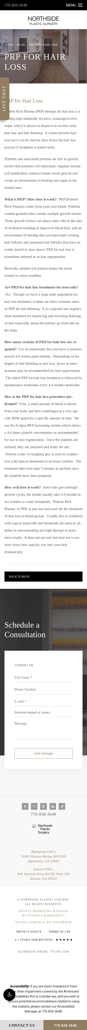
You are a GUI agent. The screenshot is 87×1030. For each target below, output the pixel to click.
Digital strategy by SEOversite (43, 922)
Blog (21, 44)
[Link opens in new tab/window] (25, 806)
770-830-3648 (15, 5)
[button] (9, 995)
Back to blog (19, 576)
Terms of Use (59, 931)
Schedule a (25, 629)
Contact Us (22, 1025)
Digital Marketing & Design (43, 913)
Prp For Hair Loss (43, 44)
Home (8, 44)
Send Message (43, 753)
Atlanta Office (43, 873)
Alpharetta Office (43, 856)
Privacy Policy (29, 931)
